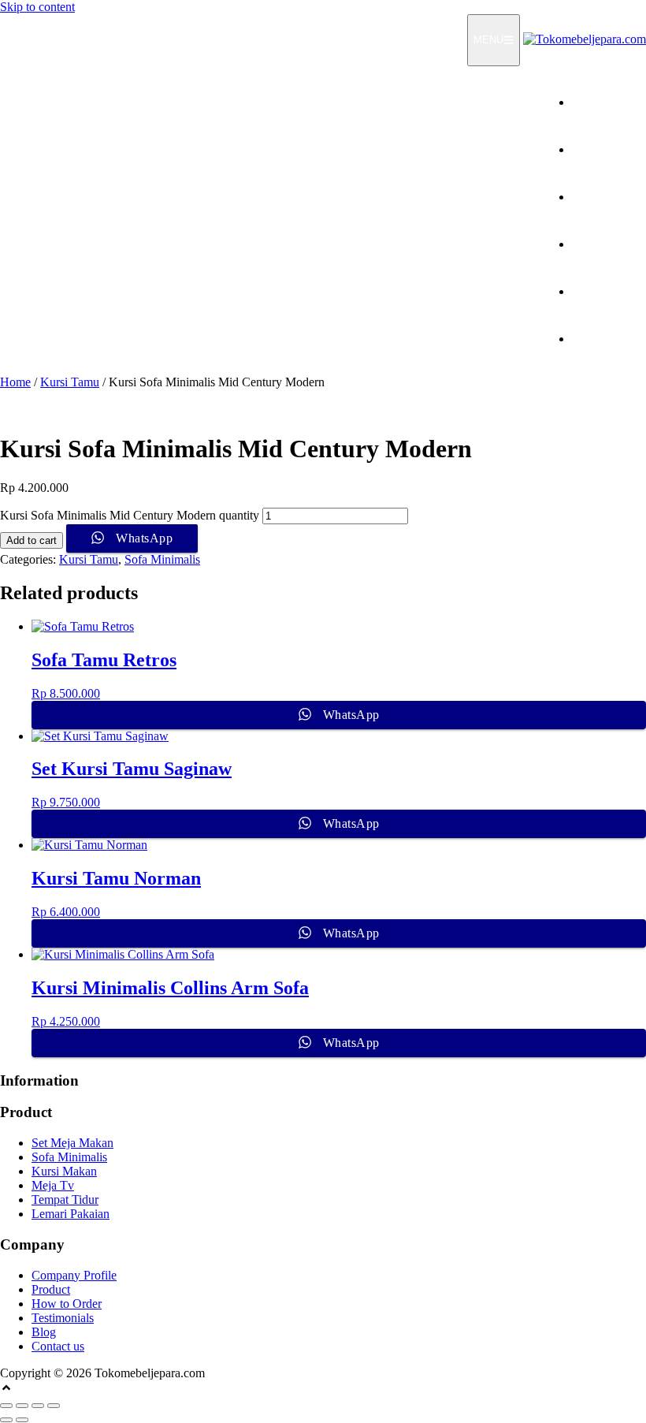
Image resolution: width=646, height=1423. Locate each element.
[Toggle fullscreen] (22, 1405)
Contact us (58, 1346)
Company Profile (74, 1275)
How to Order (67, 1303)
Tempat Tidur (65, 1199)
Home (630, 102)
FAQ (633, 291)
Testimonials (615, 244)
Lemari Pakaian (71, 1213)
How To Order (609, 196)
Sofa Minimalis (162, 559)
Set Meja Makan (72, 1142)
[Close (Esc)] (53, 1405)
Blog (44, 1332)
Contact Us (618, 338)
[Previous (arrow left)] (6, 1419)
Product (51, 1289)
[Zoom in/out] (6, 1405)
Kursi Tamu (69, 382)
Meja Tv (53, 1185)
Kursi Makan (64, 1171)
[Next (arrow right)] (22, 1419)
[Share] (38, 1405)
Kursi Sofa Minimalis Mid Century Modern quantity (129, 515)
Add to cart (31, 540)
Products (624, 149)
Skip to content (37, 6)
